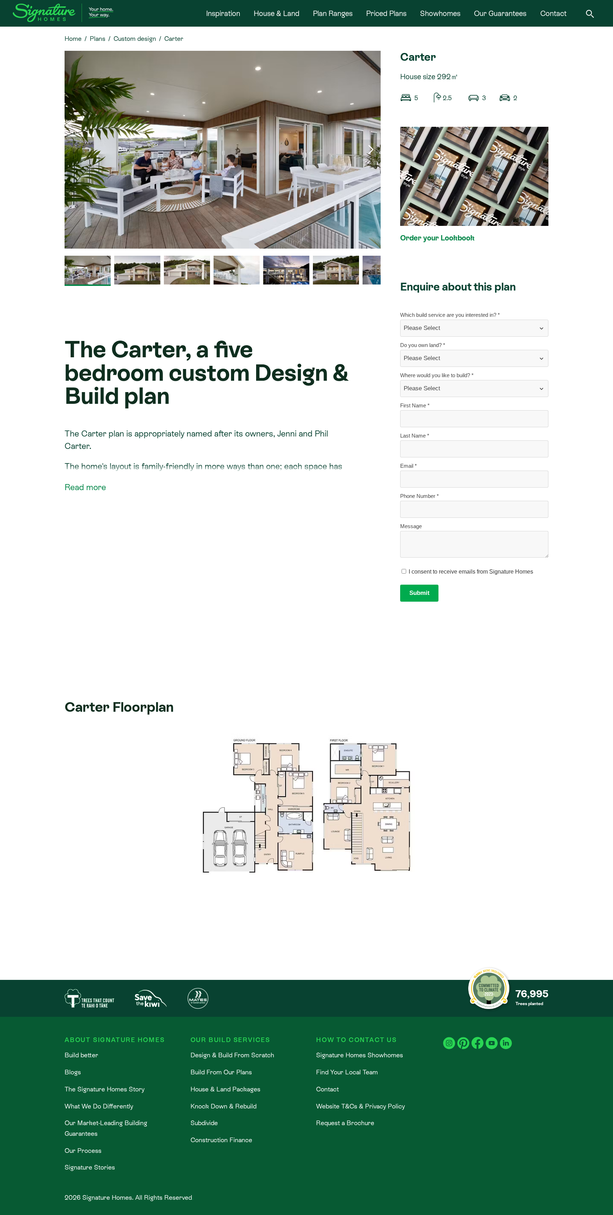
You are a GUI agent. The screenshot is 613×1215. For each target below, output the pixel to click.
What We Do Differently (99, 1106)
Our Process (83, 1150)
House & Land (276, 13)
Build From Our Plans (221, 1072)
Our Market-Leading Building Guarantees (106, 1128)
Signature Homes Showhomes (359, 1055)
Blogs (73, 1072)
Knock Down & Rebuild (223, 1106)
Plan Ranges (333, 13)
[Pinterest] (463, 1038)
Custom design (135, 38)
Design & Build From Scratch (232, 1055)
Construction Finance (221, 1140)
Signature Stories (90, 1167)
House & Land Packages (225, 1089)
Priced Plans (386, 13)
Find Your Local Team (347, 1072)
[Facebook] (477, 1038)
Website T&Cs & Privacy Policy (360, 1106)
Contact (553, 13)
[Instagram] (449, 1038)
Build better (81, 1055)
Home (73, 38)
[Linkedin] (506, 1038)
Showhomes (440, 13)
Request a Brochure (345, 1123)
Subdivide (204, 1123)
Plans (97, 38)
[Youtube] (492, 1038)
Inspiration (223, 13)
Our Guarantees (500, 13)
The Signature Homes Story (104, 1089)
